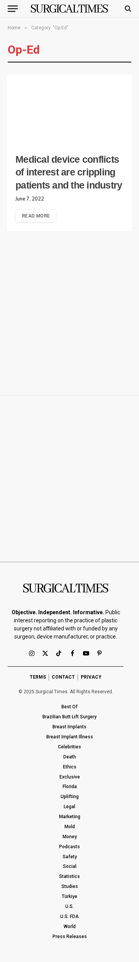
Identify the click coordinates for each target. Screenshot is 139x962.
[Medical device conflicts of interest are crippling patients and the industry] (69, 110)
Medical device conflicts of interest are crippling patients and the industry (68, 172)
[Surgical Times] (69, 8)
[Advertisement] (69, 315)
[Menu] (13, 8)
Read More (36, 216)
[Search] (127, 8)
